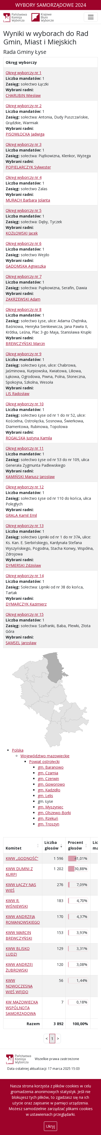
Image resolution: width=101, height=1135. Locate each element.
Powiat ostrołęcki (44, 761)
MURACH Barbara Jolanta (28, 200)
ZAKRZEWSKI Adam (23, 299)
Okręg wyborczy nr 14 (25, 575)
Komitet (14, 848)
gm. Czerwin (48, 778)
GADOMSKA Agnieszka (26, 266)
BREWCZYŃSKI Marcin (25, 343)
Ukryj (50, 1126)
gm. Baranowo (51, 767)
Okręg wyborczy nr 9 (23, 353)
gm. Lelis (45, 795)
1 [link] (52, 1038)
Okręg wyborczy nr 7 (23, 276)
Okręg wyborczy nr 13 (25, 525)
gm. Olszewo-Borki (54, 812)
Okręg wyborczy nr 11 (25, 448)
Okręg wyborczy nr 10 (25, 403)
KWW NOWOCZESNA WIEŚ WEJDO (19, 986)
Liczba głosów (51, 845)
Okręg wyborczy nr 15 (25, 614)
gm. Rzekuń (48, 818)
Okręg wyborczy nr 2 (23, 105)
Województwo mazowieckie (44, 755)
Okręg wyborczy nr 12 (25, 486)
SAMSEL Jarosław (21, 642)
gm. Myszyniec (50, 807)
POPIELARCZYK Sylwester (28, 167)
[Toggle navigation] (91, 17)
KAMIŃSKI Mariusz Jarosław (30, 476)
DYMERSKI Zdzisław (23, 565)
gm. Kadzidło (49, 789)
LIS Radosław (17, 393)
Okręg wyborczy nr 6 (23, 243)
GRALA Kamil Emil (21, 515)
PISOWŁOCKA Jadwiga (25, 134)
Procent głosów (75, 845)
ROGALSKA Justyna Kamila (29, 437)
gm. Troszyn (48, 824)
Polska (17, 750)
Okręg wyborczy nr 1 (23, 72)
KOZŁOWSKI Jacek (22, 233)
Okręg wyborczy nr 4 (23, 177)
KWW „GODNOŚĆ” (22, 858)
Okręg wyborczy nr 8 (23, 309)
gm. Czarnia (48, 772)
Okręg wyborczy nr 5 (23, 210)
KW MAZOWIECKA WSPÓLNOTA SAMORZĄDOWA (22, 1007)
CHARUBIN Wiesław (23, 95)
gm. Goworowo (51, 784)
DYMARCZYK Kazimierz (26, 604)
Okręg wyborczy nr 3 (23, 144)
